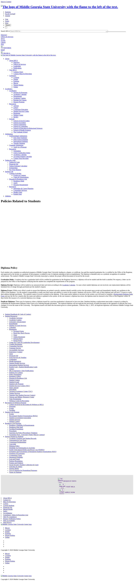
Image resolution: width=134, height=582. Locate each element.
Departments (17, 96)
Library (3, 42)
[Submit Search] (116, 31)
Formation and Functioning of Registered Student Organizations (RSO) (32, 451)
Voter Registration (15, 399)
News (3, 39)
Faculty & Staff (10, 14)
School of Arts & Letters (21, 121)
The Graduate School (20, 132)
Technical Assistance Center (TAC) (21, 391)
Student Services (14, 420)
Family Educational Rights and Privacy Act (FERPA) (26, 450)
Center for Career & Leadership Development (24, 342)
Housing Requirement (20, 185)
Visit (6, 19)
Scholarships (13, 168)
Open (15, 335)
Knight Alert (17, 194)
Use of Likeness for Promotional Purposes (23, 470)
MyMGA (7, 53)
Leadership (17, 66)
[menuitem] (69, 73)
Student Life (9, 171)
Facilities (12, 410)
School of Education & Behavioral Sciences (27, 128)
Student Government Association (20, 418)
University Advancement (17, 322)
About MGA (13, 60)
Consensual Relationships (17, 442)
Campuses (12, 76)
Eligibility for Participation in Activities (22, 448)
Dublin (15, 79)
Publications (17, 68)
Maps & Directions (9, 502)
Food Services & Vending (17, 357)
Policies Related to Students (14, 436)
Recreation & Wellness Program (15, 403)
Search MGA (5, 31)
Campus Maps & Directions (22, 74)
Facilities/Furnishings (16, 429)
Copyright (12, 444)
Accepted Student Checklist (22, 156)
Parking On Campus (16, 372)
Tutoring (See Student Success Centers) (22, 395)
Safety (5, 511)
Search (8, 25)
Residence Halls (18, 181)
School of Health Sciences (22, 130)
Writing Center (18, 115)
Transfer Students (19, 143)
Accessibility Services (16, 350)
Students (8, 12)
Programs (12, 406)
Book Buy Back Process (21, 333)
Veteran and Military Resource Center (21, 397)
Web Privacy (7, 522)
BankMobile (13, 324)
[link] (16, 524)
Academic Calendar (19, 94)
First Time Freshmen (20, 138)
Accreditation (7, 513)
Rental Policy (17, 340)
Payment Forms (18, 331)
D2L (2, 44)
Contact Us (7, 500)
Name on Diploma (15, 472)
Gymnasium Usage (15, 455)
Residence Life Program (13, 423)
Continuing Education (20, 109)
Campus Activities (15, 173)
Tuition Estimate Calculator (18, 166)
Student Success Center (21, 111)
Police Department (15, 374)
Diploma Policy (14, 446)
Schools (11, 119)
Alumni (7, 16)
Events (3, 40)
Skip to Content (6, 2)
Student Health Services (17, 363)
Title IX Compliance (10, 517)
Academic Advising (15, 318)
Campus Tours (18, 72)
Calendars (12, 327)
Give (6, 23)
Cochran (16, 77)
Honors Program (18, 102)
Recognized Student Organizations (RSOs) (23, 416)
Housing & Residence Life (18, 179)
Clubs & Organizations (21, 177)
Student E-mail (14, 382)
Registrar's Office (15, 376)
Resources (12, 104)
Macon (15, 83)
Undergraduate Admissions (18, 136)
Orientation (17, 151)
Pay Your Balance (15, 170)
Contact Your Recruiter (21, 158)
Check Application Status (21, 153)
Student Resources (11, 316)
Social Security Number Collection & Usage (24, 465)
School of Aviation (19, 123)
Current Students (8, 505)
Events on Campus (19, 175)
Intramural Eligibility (16, 457)
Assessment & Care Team (17, 440)
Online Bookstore (19, 337)
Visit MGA (13, 70)
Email (3, 50)
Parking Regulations (16, 461)
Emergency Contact (15, 352)
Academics (8, 89)
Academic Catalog (19, 98)
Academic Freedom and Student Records (22, 438)
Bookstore (16, 113)
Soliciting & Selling (15, 467)
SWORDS (7, 48)
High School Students (20, 139)
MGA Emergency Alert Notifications (21, 371)
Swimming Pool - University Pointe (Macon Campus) (27, 435)
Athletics (8, 196)
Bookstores (13, 329)
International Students (20, 141)
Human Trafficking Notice (12, 519)
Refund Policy (18, 339)
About (7, 59)
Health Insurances (15, 361)
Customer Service (15, 348)
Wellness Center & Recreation (19, 401)
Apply (7, 21)
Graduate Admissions (16, 145)
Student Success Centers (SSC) (19, 386)
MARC (15, 117)
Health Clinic (17, 192)
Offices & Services (7, 37)
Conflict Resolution (15, 344)
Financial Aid (13, 164)
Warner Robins (18, 85)
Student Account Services (17, 325)
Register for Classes (19, 100)
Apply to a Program (19, 147)
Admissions (9, 134)
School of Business (19, 124)
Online (15, 87)
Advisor (16, 106)
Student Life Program (16, 384)
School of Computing (20, 126)
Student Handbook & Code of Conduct (18, 314)
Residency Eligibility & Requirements (21, 425)
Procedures (13, 431)
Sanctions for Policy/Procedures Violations (23, 433)
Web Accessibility (9, 520)
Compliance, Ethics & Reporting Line (15, 515)
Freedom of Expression (17, 453)
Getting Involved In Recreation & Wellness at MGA (26, 404)
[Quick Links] (6, 27)
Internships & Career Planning (23, 188)
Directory (4, 35)
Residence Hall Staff (16, 427)
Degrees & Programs (20, 92)
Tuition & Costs (10, 160)
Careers (5, 504)
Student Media (14, 468)
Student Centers (14, 380)
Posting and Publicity (16, 463)
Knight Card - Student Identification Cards (23, 367)
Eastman (16, 81)
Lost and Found (14, 459)
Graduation (13, 359)
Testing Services (14, 393)
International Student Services (19, 365)
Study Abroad (13, 388)
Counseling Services (20, 190)
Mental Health (8, 509)
